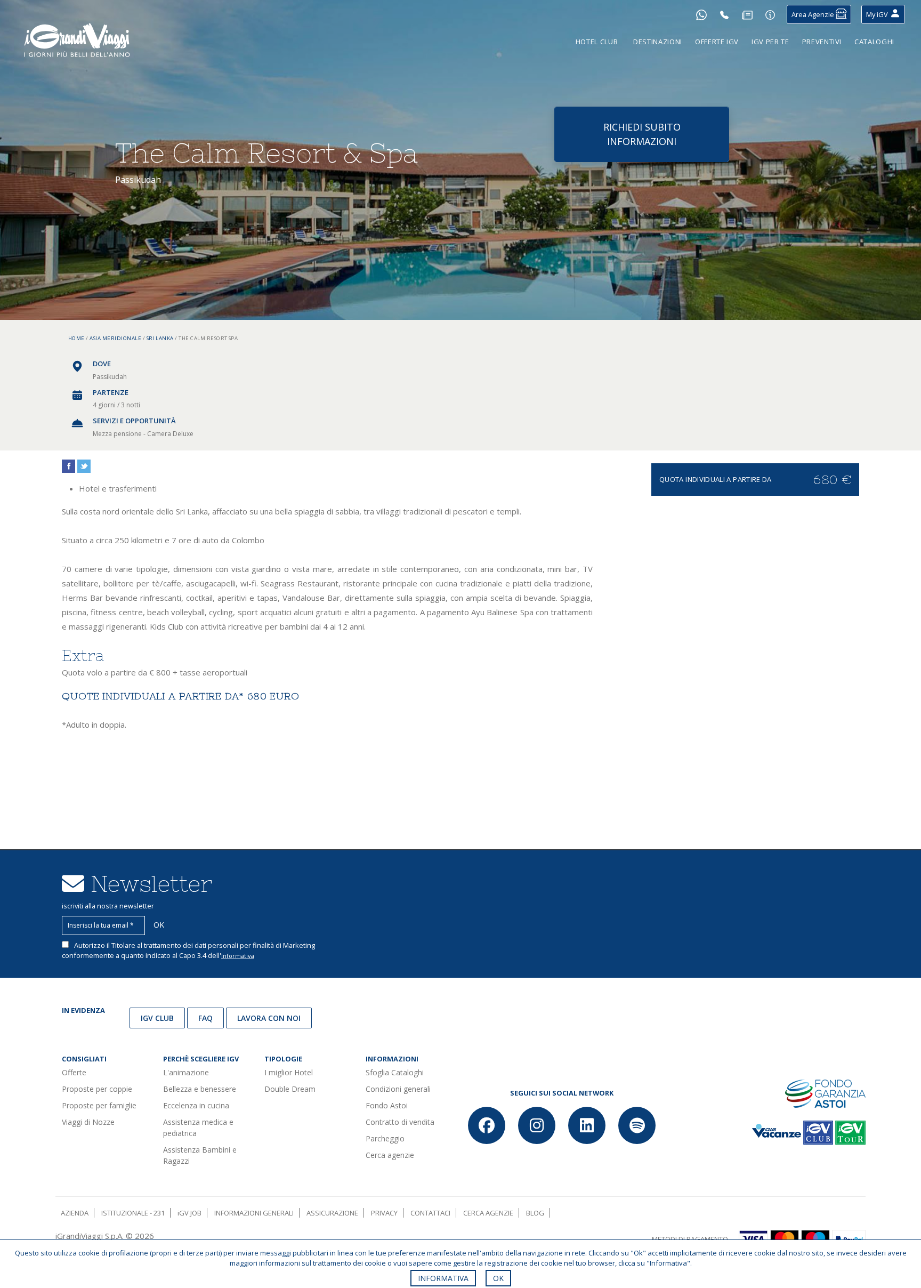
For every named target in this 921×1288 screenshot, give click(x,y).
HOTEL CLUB (597, 41)
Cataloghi (874, 41)
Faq (205, 1018)
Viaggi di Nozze (88, 1122)
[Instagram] (536, 1125)
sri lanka (160, 338)
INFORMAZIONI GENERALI (254, 1213)
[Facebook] (486, 1125)
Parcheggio (385, 1138)
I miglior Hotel (288, 1072)
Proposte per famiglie (99, 1105)
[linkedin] (586, 1125)
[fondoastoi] (825, 1093)
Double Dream (290, 1089)
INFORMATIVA (443, 1278)
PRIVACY (384, 1213)
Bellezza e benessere (199, 1089)
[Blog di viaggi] (747, 14)
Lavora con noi (269, 1018)
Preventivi (822, 41)
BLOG (535, 1213)
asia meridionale (115, 338)
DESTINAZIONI (657, 41)
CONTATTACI (430, 1213)
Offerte (74, 1072)
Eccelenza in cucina (196, 1105)
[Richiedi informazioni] (770, 14)
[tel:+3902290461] (724, 14)
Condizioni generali (398, 1089)
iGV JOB (189, 1213)
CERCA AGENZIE (488, 1213)
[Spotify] (637, 1125)
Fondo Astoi (387, 1105)
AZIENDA (74, 1213)
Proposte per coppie (97, 1089)
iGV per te (770, 41)
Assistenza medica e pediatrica (198, 1127)
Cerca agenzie (390, 1155)
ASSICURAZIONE (332, 1213)
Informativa (237, 956)
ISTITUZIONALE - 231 (133, 1213)
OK (498, 1278)
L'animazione (186, 1072)
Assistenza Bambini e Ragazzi (200, 1155)
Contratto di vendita (400, 1122)
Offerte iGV (717, 41)
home (76, 338)
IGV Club (157, 1018)
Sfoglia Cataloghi (395, 1072)
